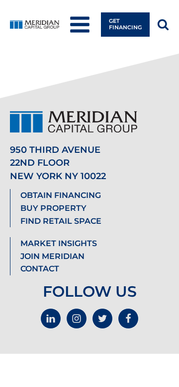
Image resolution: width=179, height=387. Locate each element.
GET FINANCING (125, 24)
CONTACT (39, 268)
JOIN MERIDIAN (52, 256)
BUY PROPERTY (53, 208)
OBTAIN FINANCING (60, 195)
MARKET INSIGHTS (58, 243)
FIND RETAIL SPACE (60, 221)
